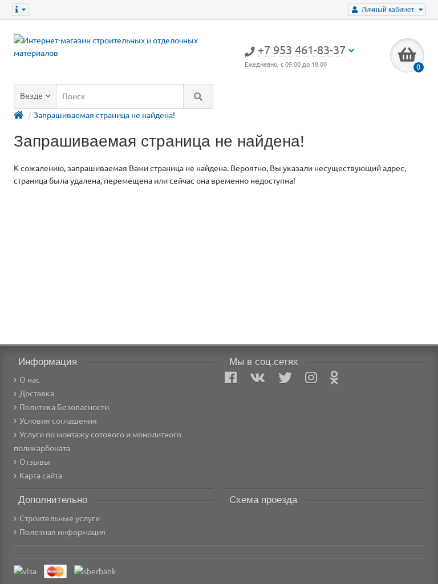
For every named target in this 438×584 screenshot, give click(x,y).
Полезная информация (62, 532)
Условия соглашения (58, 420)
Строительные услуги (59, 518)
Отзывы (34, 462)
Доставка (36, 393)
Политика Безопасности (64, 407)
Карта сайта (40, 475)
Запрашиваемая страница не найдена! (104, 115)
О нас (29, 379)
